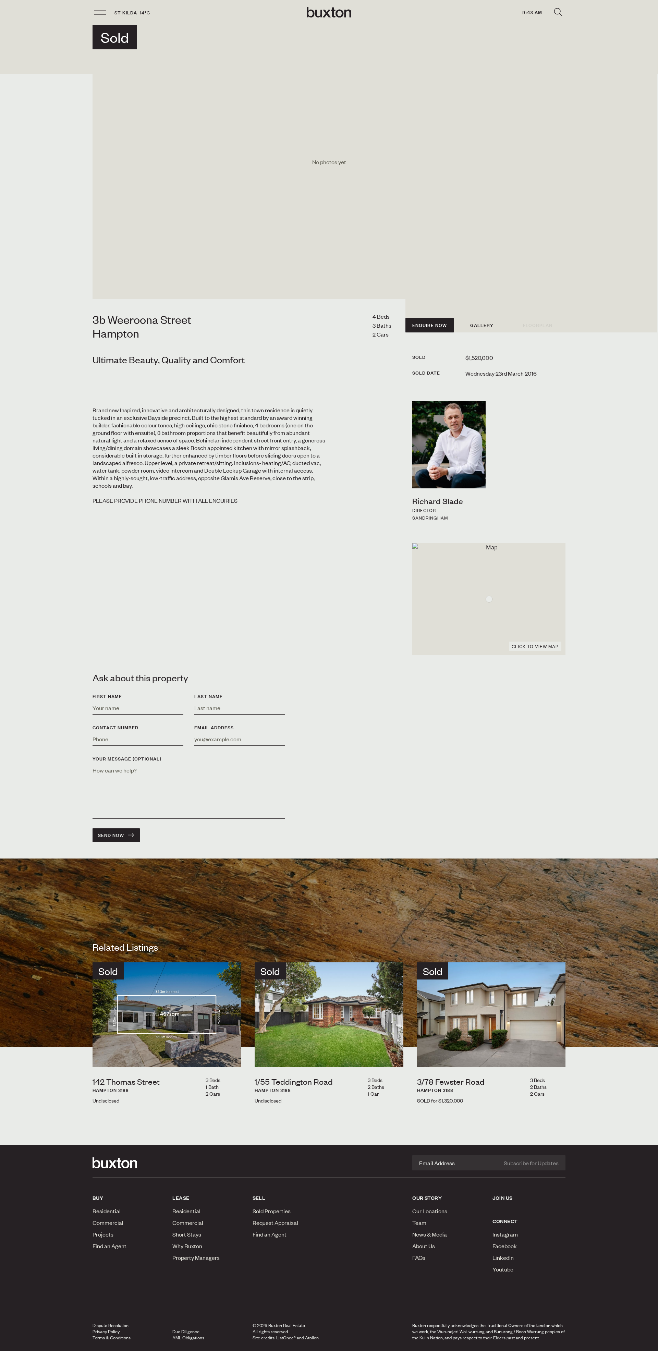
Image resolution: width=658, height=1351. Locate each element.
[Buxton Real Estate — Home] (329, 12)
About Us (423, 1246)
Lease (180, 1197)
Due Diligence (185, 1331)
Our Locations (429, 1211)
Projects (103, 1234)
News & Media (429, 1234)
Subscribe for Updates (531, 1163)
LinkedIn (503, 1257)
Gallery (482, 325)
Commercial (108, 1222)
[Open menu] (100, 12)
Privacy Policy (106, 1331)
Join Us (502, 1197)
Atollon (312, 1338)
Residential (107, 1211)
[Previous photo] (103, 1055)
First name (107, 696)
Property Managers (196, 1257)
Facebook (504, 1246)
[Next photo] (230, 1055)
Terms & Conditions (112, 1338)
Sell (259, 1197)
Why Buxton (187, 1246)
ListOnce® (286, 1338)
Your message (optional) (127, 759)
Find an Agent (109, 1246)
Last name (208, 696)
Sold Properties (272, 1211)
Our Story (427, 1197)
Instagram (505, 1234)
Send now (111, 835)
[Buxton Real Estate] (129, 1162)
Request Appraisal (275, 1222)
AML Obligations (188, 1338)
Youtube (502, 1269)
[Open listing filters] (557, 12)
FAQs (418, 1257)
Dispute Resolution (111, 1325)
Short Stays (186, 1234)
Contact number (115, 728)
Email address (214, 728)
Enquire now (429, 325)
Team (419, 1222)
